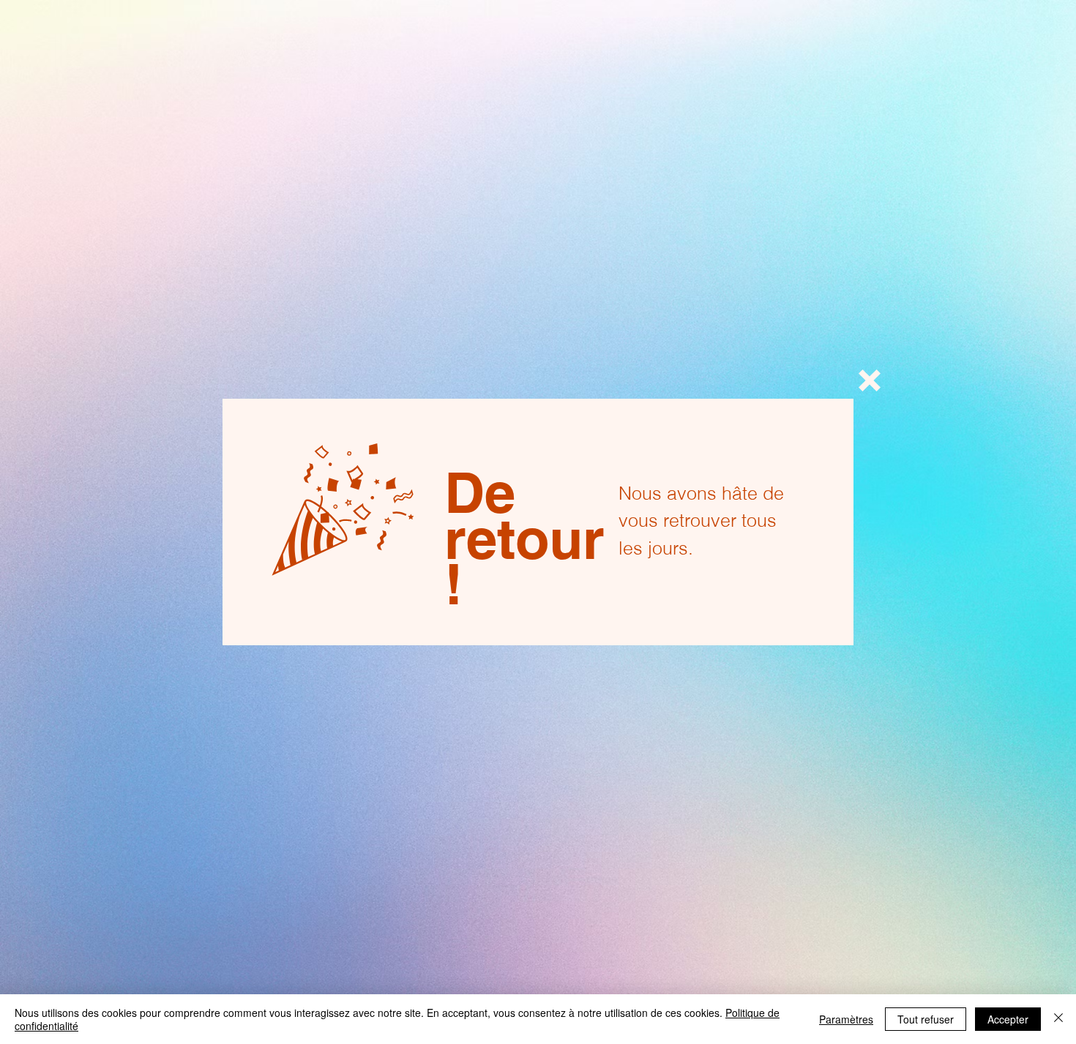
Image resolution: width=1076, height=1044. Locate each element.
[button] (870, 380)
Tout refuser (925, 1019)
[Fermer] (1058, 1019)
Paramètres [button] (846, 1019)
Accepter (1007, 1019)
